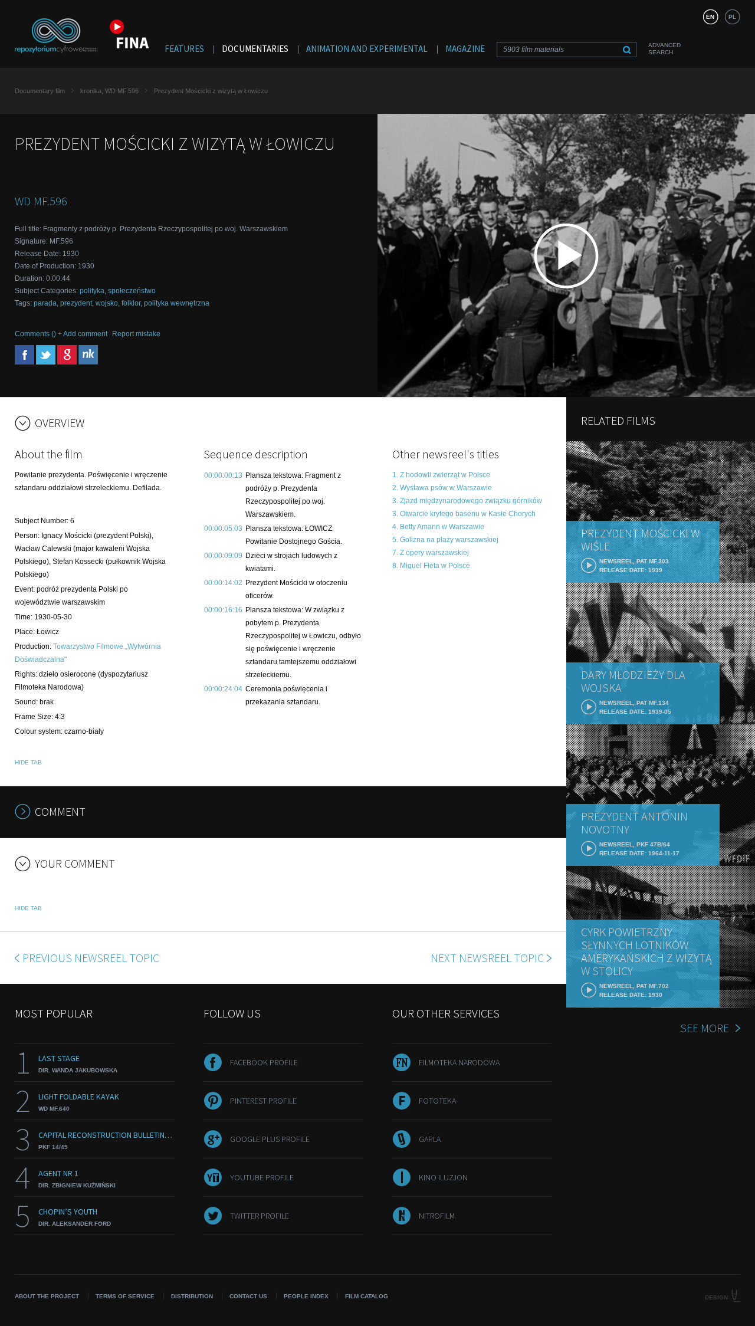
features (184, 48)
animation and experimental (367, 48)
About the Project (47, 1296)
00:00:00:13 (223, 475)
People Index (306, 1296)
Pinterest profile (263, 1100)
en (710, 17)
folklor (131, 303)
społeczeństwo (132, 291)
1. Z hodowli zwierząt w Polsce (441, 475)
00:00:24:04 (223, 689)
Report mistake (136, 334)
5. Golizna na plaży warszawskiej (445, 540)
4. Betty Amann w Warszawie (438, 527)
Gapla (430, 1139)
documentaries (255, 48)
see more (704, 1027)
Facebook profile (264, 1062)
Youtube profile (262, 1177)
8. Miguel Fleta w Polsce (431, 566)
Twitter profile (259, 1215)
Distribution (192, 1296)
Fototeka (437, 1100)
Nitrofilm (437, 1215)
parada (45, 303)
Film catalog (366, 1296)
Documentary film (40, 90)
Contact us (248, 1296)
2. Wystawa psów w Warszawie (442, 488)
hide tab (28, 762)
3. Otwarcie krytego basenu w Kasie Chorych (464, 514)
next (487, 957)
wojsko (107, 303)
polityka (92, 291)
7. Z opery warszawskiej (430, 553)
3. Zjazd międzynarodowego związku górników (467, 501)
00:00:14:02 (223, 583)
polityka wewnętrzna (176, 303)
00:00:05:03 (223, 528)
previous (90, 957)
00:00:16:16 (223, 610)
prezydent (76, 303)
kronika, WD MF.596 (109, 90)
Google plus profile (270, 1139)
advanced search (664, 48)
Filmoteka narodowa (459, 1062)
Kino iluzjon (443, 1177)
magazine (465, 48)
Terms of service (125, 1296)
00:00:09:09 (223, 556)
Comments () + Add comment (61, 334)
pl (732, 17)
